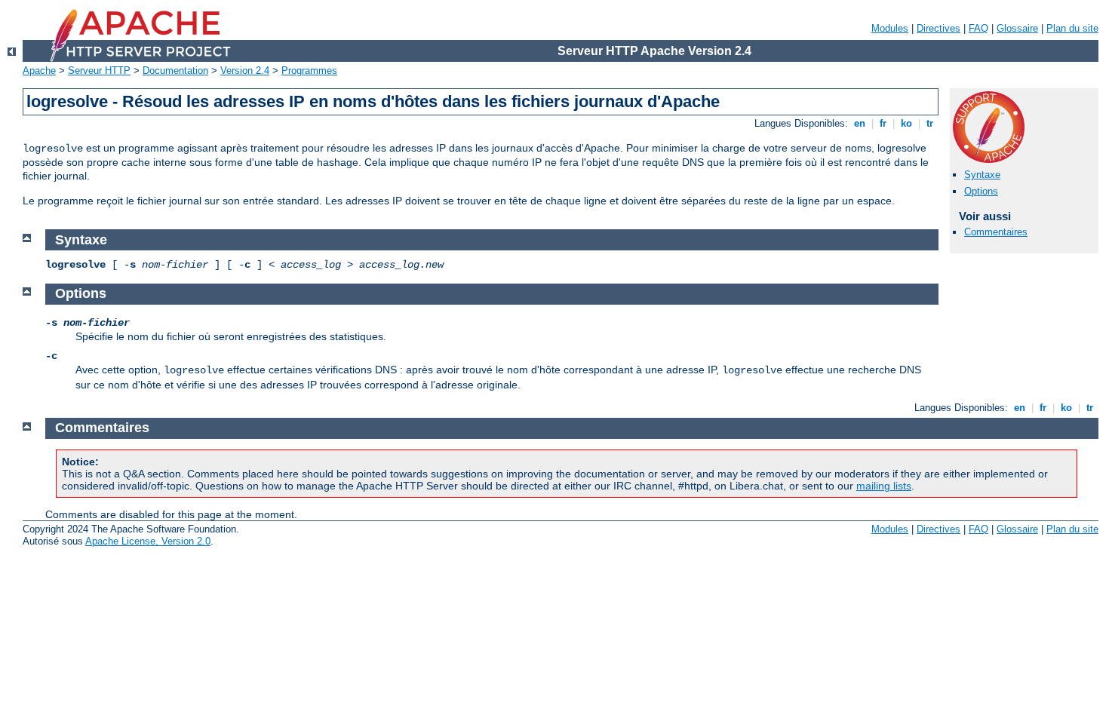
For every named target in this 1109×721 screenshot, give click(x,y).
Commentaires (996, 232)
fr (883, 123)
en (859, 123)
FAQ (978, 28)
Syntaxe (982, 174)
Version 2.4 (244, 70)
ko (906, 123)
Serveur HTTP (99, 70)
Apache (39, 70)
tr (929, 123)
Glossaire (1017, 28)
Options (981, 191)
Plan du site (1072, 28)
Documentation (175, 70)
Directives (938, 28)
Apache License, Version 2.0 (147, 541)
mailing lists (883, 486)
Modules (889, 28)
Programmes (309, 70)
